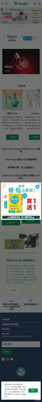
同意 (33, 390)
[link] (21, 198)
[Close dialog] (39, 184)
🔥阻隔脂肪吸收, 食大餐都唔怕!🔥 (21, 217)
